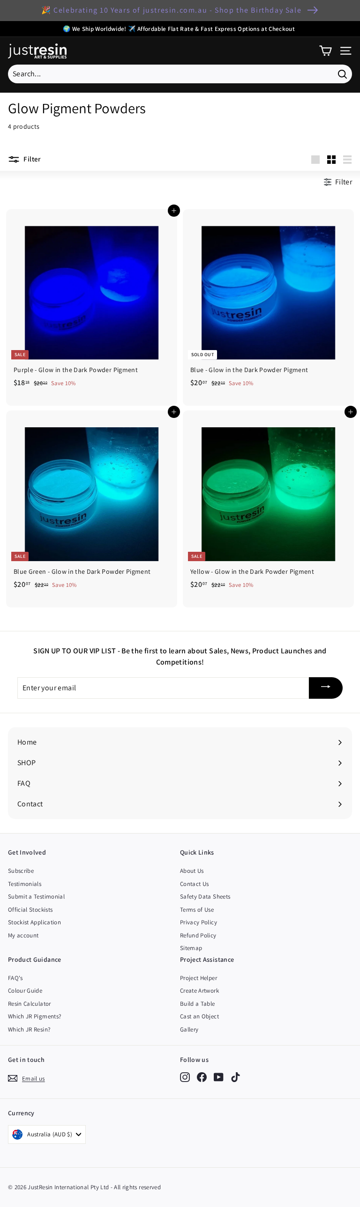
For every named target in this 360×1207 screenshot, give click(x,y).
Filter (31, 158)
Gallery (189, 1029)
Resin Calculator (29, 1004)
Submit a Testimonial (36, 896)
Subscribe (21, 871)
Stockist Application (34, 922)
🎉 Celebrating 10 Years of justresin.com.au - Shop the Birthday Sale (171, 10)
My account (23, 935)
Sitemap (191, 948)
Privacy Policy (198, 922)
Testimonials (24, 884)
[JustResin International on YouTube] (219, 1077)
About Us (192, 871)
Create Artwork (199, 991)
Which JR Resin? (29, 1029)
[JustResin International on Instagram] (185, 1077)
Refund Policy (198, 935)
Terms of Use (197, 910)
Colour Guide (25, 991)
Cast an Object (199, 1016)
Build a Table (197, 1004)
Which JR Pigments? (34, 1016)
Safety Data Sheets (205, 896)
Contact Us (194, 884)
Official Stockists (30, 910)
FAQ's (15, 978)
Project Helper (198, 978)
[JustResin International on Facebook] (202, 1077)
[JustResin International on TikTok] (235, 1077)
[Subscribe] (326, 688)
